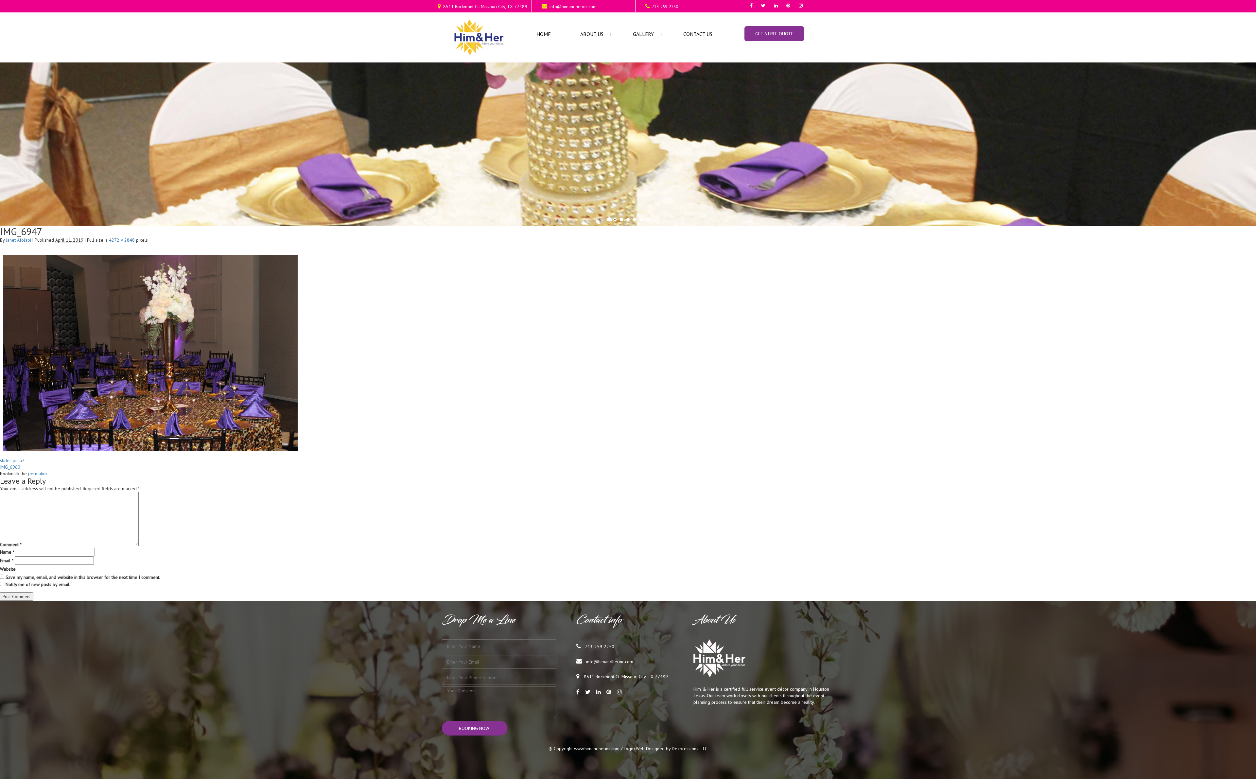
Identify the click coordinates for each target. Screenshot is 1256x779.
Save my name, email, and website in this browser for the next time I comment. (83, 577)
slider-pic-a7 (12, 460)
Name (7, 552)
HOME (543, 34)
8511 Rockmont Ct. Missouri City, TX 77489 (485, 6)
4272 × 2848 (122, 240)
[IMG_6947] (150, 449)
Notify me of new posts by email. (38, 584)
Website (8, 569)
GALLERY (643, 34)
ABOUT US (591, 34)
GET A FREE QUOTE (774, 34)
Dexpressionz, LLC (689, 749)
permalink (37, 473)
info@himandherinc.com (573, 6)
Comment (11, 544)
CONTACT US (697, 34)
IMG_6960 (10, 467)
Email (6, 560)
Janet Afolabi (18, 240)
